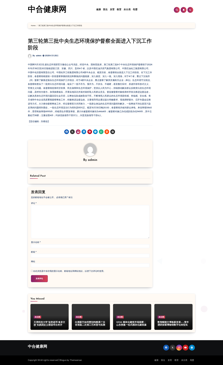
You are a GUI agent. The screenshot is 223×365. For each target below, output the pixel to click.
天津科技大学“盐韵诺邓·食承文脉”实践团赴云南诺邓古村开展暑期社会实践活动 (49, 325)
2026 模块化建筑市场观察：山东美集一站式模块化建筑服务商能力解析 (131, 325)
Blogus (63, 360)
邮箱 (34, 252)
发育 (112, 10)
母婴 (135, 10)
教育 (119, 10)
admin (38, 56)
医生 (105, 10)
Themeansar (76, 360)
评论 (34, 203)
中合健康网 (47, 10)
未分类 (127, 10)
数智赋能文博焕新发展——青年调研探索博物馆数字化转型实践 (173, 325)
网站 (33, 261)
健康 (98, 10)
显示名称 (36, 242)
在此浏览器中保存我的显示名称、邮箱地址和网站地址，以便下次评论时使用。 (69, 271)
